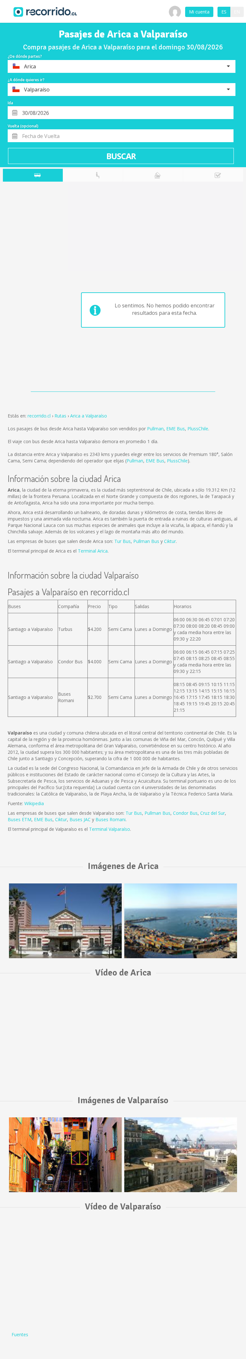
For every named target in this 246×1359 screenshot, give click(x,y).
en (237, 12)
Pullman (155, 429)
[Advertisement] (28, 288)
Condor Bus (185, 813)
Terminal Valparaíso (109, 829)
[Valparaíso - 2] (180, 1154)
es (223, 12)
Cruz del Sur (212, 813)
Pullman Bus (146, 541)
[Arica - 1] (65, 920)
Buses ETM (19, 819)
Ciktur (170, 541)
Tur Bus (122, 541)
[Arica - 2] (180, 920)
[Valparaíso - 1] (65, 1154)
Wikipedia (34, 803)
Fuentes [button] (20, 1334)
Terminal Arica (93, 551)
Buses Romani (110, 819)
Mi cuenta (199, 12)
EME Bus (175, 429)
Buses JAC (80, 819)
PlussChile (197, 429)
